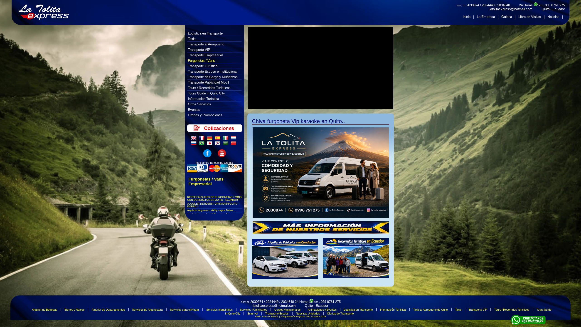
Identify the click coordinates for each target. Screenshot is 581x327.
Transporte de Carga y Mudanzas (213, 77)
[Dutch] (234, 139)
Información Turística (203, 99)
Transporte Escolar (277, 313)
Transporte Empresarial (205, 55)
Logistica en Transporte (358, 309)
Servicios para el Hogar (184, 309)
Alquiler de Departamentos (108, 309)
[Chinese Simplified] (234, 144)
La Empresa (486, 17)
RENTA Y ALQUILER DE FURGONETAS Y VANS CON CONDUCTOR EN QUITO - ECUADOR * (214, 198)
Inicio (466, 17)
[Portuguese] (202, 144)
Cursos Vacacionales (287, 309)
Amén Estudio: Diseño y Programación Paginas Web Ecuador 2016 (290, 316)
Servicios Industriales (219, 309)
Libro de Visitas (529, 17)
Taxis (192, 39)
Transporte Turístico (202, 66)
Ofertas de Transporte (340, 313)
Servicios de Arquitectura (147, 309)
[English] (194, 139)
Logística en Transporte (205, 33)
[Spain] (218, 139)
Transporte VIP (199, 50)
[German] (210, 139)
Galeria (506, 17)
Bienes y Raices (74, 309)
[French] (202, 139)
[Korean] (218, 144)
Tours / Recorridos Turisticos (511, 309)
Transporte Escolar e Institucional (212, 71)
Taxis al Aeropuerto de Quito (430, 309)
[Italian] (226, 139)
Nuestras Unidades (308, 313)
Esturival (252, 313)
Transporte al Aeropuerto (206, 44)
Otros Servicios (199, 104)
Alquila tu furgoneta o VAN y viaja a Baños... (211, 210)
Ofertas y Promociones (205, 115)
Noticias (553, 17)
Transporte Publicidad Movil (208, 82)
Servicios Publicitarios (253, 309)
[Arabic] (226, 144)
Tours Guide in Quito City (206, 93)
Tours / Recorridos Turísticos (209, 88)
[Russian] (194, 144)
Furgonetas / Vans (201, 60)
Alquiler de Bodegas (44, 309)
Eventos (194, 109)
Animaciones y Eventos (322, 309)
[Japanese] (210, 144)
